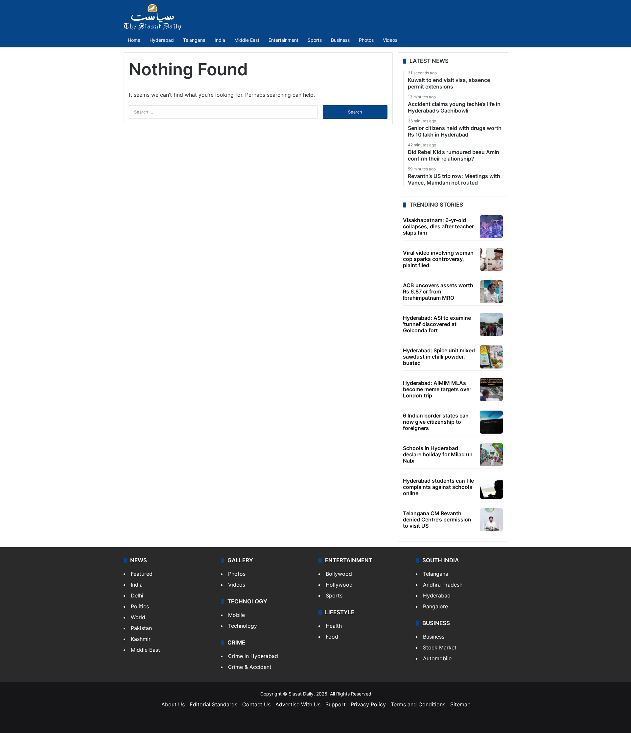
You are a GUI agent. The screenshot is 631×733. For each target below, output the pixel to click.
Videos (390, 40)
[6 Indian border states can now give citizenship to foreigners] (491, 422)
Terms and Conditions (418, 704)
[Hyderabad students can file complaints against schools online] (491, 487)
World (138, 617)
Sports (315, 40)
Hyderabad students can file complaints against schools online (438, 486)
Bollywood (339, 573)
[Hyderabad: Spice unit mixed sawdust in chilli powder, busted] (491, 356)
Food (332, 636)
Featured (141, 573)
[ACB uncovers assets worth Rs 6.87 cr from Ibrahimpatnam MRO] (491, 291)
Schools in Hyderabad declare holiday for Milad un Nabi (438, 454)
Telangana (194, 40)
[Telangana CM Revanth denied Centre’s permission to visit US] (491, 519)
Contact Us (256, 704)
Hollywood (339, 584)
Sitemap (460, 704)
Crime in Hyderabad (253, 656)
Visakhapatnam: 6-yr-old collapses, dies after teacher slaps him (438, 226)
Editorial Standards (213, 704)
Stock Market (439, 647)
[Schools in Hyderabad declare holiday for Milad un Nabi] (491, 454)
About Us (173, 704)
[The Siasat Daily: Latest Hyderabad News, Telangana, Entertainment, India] (152, 17)
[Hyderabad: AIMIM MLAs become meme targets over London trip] (491, 389)
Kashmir (141, 639)
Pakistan (141, 628)
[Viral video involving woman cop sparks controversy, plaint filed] (491, 259)
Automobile (437, 658)
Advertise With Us (297, 704)
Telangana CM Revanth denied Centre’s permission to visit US (437, 519)
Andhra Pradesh (442, 584)
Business (340, 40)
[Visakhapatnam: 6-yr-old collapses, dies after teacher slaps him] (491, 226)
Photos (366, 40)
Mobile (236, 615)
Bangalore (435, 606)
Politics (140, 606)
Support (335, 704)
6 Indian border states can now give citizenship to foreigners (436, 421)
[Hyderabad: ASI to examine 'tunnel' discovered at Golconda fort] (491, 324)
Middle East (246, 40)
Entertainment (283, 40)
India (220, 40)
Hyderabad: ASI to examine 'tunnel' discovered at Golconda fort (437, 324)
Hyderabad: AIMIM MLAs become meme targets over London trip (437, 389)
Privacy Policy (368, 704)
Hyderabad (162, 40)
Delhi (137, 595)
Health (334, 625)
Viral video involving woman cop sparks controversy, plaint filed (438, 258)
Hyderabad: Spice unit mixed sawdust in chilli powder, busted (439, 356)
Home (134, 40)
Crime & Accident (249, 667)
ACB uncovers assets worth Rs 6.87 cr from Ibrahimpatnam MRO (438, 291)
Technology (242, 625)
